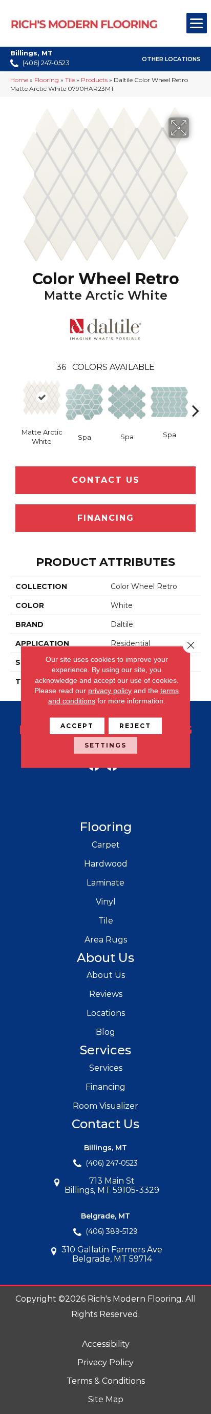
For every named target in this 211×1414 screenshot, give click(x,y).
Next (195, 395)
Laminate (105, 883)
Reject (135, 726)
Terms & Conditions (106, 1381)
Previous (15, 395)
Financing (105, 518)
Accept (77, 726)
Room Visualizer (105, 1106)
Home (19, 80)
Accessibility (106, 1344)
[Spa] (84, 402)
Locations (106, 1013)
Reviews (105, 994)
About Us (106, 975)
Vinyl (106, 902)
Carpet (106, 845)
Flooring (46, 80)
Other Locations (171, 59)
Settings (105, 745)
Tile (70, 80)
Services (105, 1068)
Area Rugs (106, 940)
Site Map (105, 1399)
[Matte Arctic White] (41, 397)
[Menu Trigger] (196, 23)
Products (94, 80)
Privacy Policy (105, 1362)
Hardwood (106, 864)
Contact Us (106, 480)
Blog (105, 1032)
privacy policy (110, 690)
